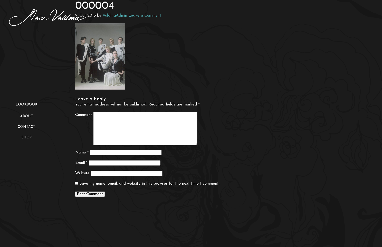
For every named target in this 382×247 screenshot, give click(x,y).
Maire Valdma (47, 17)
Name (82, 153)
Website (82, 173)
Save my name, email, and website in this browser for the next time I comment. (149, 184)
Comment (83, 115)
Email (81, 163)
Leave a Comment (144, 16)
